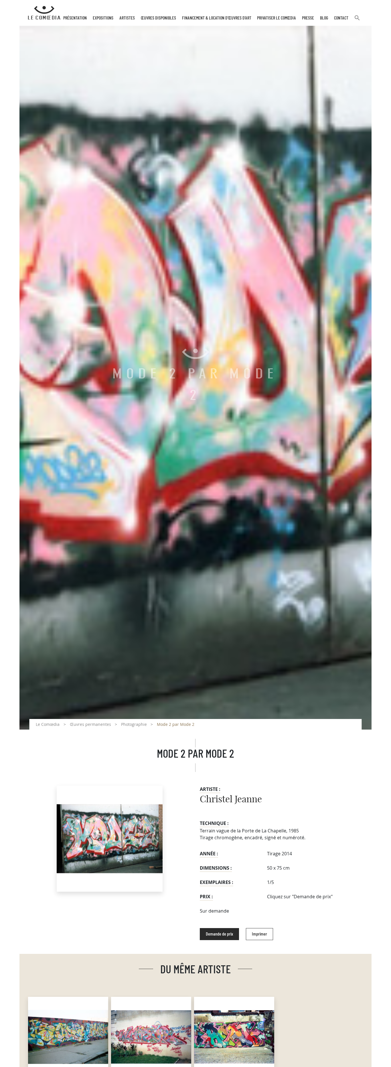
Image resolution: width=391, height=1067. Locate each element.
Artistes (127, 18)
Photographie (134, 724)
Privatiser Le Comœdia (276, 18)
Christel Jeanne (231, 799)
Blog (324, 18)
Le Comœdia (48, 724)
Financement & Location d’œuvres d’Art (216, 18)
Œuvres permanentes (90, 724)
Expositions (103, 18)
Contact (341, 18)
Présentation (75, 18)
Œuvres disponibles (158, 18)
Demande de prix (219, 934)
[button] (357, 20)
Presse (308, 18)
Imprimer (259, 934)
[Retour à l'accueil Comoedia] (44, 13)
